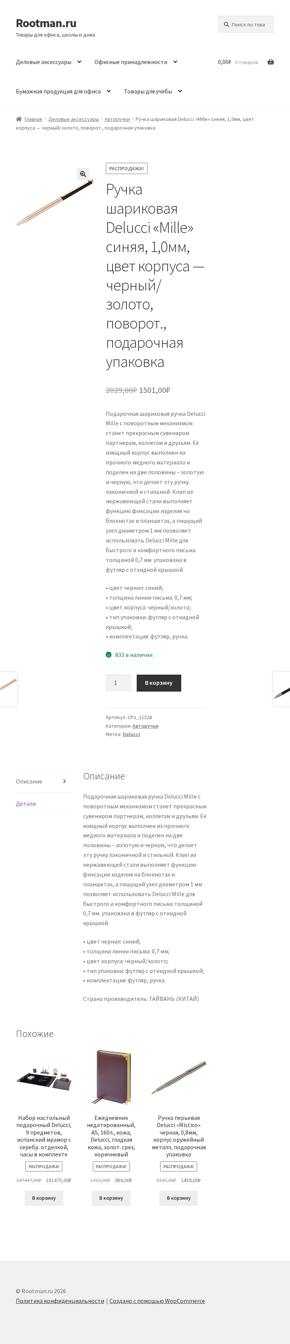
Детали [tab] (26, 803)
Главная (33, 119)
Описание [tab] (29, 781)
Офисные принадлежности (130, 62)
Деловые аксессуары (43, 62)
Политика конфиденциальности (60, 1300)
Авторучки (117, 119)
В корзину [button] (44, 1197)
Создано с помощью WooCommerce (157, 1300)
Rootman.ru (46, 23)
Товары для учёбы (148, 91)
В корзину (159, 682)
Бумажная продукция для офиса (58, 91)
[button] (83, 174)
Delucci (131, 734)
